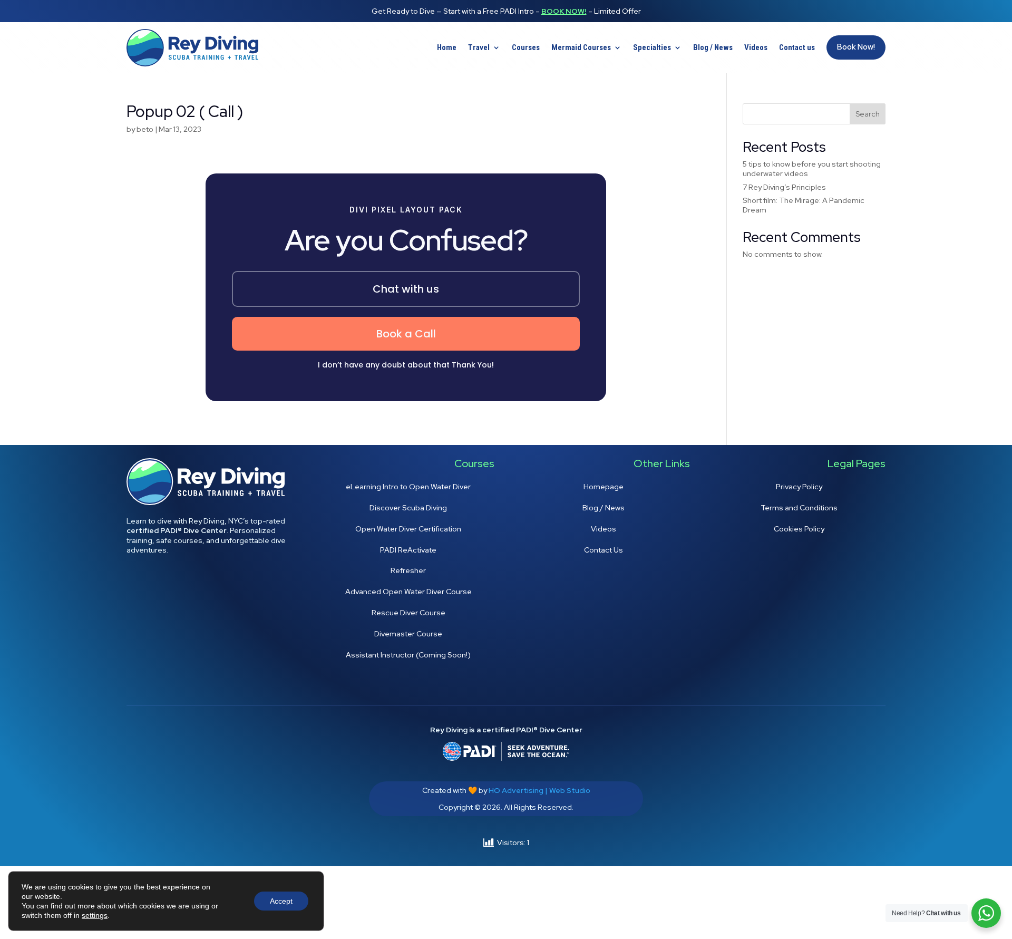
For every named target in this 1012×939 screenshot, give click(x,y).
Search (867, 114)
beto (145, 129)
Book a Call (406, 333)
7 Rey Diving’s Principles (784, 187)
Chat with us (406, 289)
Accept (281, 901)
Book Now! (564, 11)
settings (95, 915)
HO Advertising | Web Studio (539, 790)
